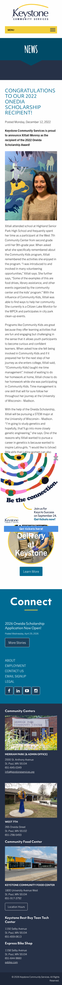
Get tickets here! (31, 529)
